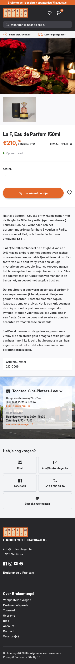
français (28, 572)
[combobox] (37, 24)
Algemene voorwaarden (44, 653)
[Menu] (68, 13)
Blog (6, 620)
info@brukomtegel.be (17, 549)
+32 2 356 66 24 (13, 554)
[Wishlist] (49, 13)
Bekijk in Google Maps (16, 406)
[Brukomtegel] (15, 13)
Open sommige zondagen (17, 424)
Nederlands (11, 572)
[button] (69, 192)
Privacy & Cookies (13, 657)
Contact (8, 631)
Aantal (7, 168)
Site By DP (34, 657)
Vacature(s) (11, 636)
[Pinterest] (21, 563)
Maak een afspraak (15, 605)
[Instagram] (10, 563)
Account (8, 626)
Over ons (9, 615)
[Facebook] (5, 563)
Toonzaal (9, 610)
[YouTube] (16, 563)
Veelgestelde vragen (17, 600)
